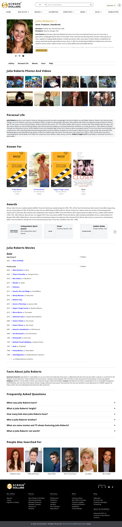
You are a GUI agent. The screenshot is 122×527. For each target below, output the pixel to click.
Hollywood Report (78, 504)
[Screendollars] (12, 5)
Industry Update (78, 502)
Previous (6, 82)
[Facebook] (98, 487)
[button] (56, 21)
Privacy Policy (81, 524)
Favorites (110, 5)
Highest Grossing (13, 502)
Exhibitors (53, 500)
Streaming (97, 504)
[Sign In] (119, 5)
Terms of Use (68, 524)
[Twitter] (102, 487)
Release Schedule (34, 502)
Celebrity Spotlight (100, 502)
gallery (11, 63)
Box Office (11, 494)
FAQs (51, 63)
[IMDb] (23, 56)
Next (115, 82)
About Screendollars (101, 509)
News (74, 494)
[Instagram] (16, 56)
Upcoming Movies (34, 500)
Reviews (31, 508)
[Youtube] (109, 487)
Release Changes (34, 504)
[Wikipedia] (19, 56)
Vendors (53, 504)
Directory (53, 494)
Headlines (75, 506)
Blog (95, 494)
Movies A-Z (32, 506)
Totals (9, 500)
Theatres (53, 502)
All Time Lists (98, 500)
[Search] (91, 5)
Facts (43, 63)
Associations (54, 508)
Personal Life (23, 63)
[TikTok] (112, 487)
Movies (35, 63)
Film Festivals (54, 506)
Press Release (77, 508)
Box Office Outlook (79, 500)
